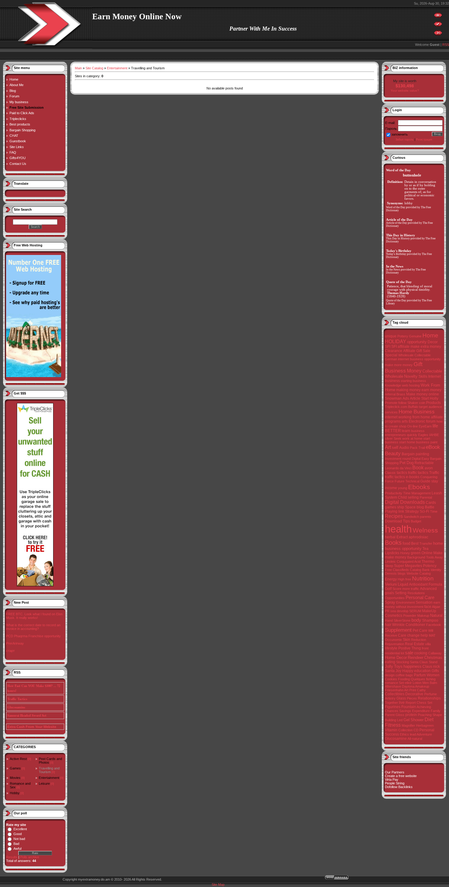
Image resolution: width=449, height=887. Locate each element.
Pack (414, 447)
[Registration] (438, 25)
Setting (401, 593)
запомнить (399, 134)
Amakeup (422, 686)
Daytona (408, 686)
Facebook (433, 625)
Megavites (413, 566)
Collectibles (394, 694)
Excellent (20, 829)
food (406, 543)
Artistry (390, 698)
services (391, 412)
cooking (420, 653)
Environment (405, 602)
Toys (398, 666)
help (424, 635)
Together (391, 702)
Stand (433, 662)
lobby (408, 203)
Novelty (411, 376)
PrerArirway (15, 643)
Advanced (428, 589)
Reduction (418, 640)
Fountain (408, 707)
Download (393, 521)
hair (388, 625)
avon (429, 468)
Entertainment (49, 778)
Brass (400, 394)
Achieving (424, 707)
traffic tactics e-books (402, 477)
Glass (401, 698)
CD (416, 730)
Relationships (429, 698)
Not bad (19, 839)
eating (390, 662)
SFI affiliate (400, 346)
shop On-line (408, 426)
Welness (425, 530)
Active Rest (18, 759)
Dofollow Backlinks (399, 787)
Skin (406, 640)
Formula (435, 584)
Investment (393, 458)
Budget (416, 521)
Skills (422, 376)
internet (391, 417)
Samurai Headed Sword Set (26, 715)
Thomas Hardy (398, 293)
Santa (390, 671)
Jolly (389, 666)
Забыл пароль (405, 139)
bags (409, 675)
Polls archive (29, 857)
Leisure (44, 783)
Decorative (414, 694)
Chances (391, 711)
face (427, 607)
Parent (390, 715)
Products (433, 403)
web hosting (411, 385)
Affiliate (409, 351)
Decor (433, 342)
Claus (427, 666)
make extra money (426, 346)
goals (389, 593)
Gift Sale (423, 351)
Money (414, 370)
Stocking (402, 662)
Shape (437, 715)
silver (389, 438)
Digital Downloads (405, 502)
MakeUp (429, 611)
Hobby (15, 793)
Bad (16, 843)
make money (395, 557)
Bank (426, 570)
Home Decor (396, 657)
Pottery (402, 336)
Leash (437, 493)
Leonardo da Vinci (398, 468)
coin (422, 403)
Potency (429, 566)
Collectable (432, 371)
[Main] (438, 16)
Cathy (421, 690)
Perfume (430, 694)
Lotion (417, 683)
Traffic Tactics (17, 698)
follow (402, 403)
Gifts (435, 671)
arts (405, 421)
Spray (390, 602)
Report (411, 702)
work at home (412, 438)
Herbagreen (425, 725)
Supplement (398, 630)
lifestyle (391, 648)
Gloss (400, 715)
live (402, 702)
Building (390, 720)
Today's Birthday (396, 254)
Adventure (424, 734)
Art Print (410, 690)
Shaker (412, 403)
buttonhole (412, 175)
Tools (430, 557)
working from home (414, 417)
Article (415, 398)
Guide (425, 481)
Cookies (391, 679)
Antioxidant (418, 584)
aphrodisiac (418, 537)
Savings (405, 711)
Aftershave (393, 686)
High (401, 579)
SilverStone (402, 620)
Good (17, 834)
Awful (17, 848)
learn (406, 431)
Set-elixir (405, 683)
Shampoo (430, 620)
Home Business (417, 412)
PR (387, 611)
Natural (436, 615)
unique (390, 336)
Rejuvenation (394, 644)
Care (402, 635)
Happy (407, 671)
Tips (406, 521)
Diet (429, 719)
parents (425, 516)
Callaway (435, 653)
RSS (445, 44)
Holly (434, 398)
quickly (412, 435)
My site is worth (404, 81)
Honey (405, 553)
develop (402, 611)
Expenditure (421, 711)
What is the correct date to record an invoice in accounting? (33, 627)
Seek (397, 438)
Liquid (403, 584)
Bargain (408, 454)
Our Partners (394, 772)
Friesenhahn (394, 690)
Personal (426, 730)
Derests (391, 573)
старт (10, 651)
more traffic (410, 589)
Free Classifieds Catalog (403, 570)
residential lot (394, 653)
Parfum (420, 675)
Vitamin (391, 730)
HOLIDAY (395, 341)
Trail (421, 447)
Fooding (404, 679)
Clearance (393, 351)
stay (434, 481)
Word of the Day (395, 207)
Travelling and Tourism (49, 770)
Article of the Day (396, 222)
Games (15, 768)
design (390, 675)
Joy (398, 671)
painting (422, 454)
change (413, 635)
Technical (412, 481)
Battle (429, 507)
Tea (425, 549)
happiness (412, 666)
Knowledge (393, 385)
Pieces (412, 698)
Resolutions (416, 593)
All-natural (414, 738)
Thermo (428, 561)
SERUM (415, 611)
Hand (389, 620)
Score (396, 589)
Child (402, 497)
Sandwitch (411, 516)
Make (438, 553)
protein (411, 715)
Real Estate (414, 644)
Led (400, 720)
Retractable (424, 463)
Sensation (424, 602)
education (422, 671)
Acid (417, 561)
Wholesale (394, 376)
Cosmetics (393, 615)
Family (435, 711)
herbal (390, 537)
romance (391, 683)
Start (425, 398)
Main (78, 68)
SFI (387, 346)
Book (418, 467)
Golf (388, 589)
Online (427, 553)
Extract (402, 537)
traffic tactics (418, 473)
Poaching (425, 715)
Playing (391, 511)
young (402, 488)
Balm (433, 683)
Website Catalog (419, 573)
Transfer (425, 543)
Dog (410, 462)
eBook (433, 447)
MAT (432, 635)
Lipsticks (392, 553)
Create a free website (401, 776)
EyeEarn (425, 426)
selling (413, 497)
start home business (414, 442)
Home (430, 335)
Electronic (417, 421)
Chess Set (424, 702)
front (425, 648)
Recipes (394, 516)
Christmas (433, 657)
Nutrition (423, 578)
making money (408, 390)
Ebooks (419, 487)
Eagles (423, 435)
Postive (404, 648)
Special (391, 355)
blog (420, 507)
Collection (405, 730)
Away (439, 557)
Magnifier (408, 725)
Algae (436, 607)
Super (399, 566)
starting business (413, 381)
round (406, 458)
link (401, 511)
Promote (391, 403)
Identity (436, 570)
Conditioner (415, 625)
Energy (391, 579)
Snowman (393, 398)
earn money (431, 390)
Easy (425, 458)
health (398, 529)
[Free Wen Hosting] (33, 376)
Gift (418, 364)
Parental (426, 497)
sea (393, 611)
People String (394, 783)
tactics (402, 473)
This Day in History (398, 238)
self (395, 447)
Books (393, 542)
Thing (416, 648)
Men (425, 683)
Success (392, 734)
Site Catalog (94, 68)
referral (390, 394)
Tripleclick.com (396, 407)
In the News (393, 269)
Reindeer (415, 657)
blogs (402, 573)
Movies (15, 778)
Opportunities (395, 598)
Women (433, 675)
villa (428, 644)
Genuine (415, 336)
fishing (431, 679)
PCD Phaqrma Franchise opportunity (33, 636)
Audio (404, 447)
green (416, 553)
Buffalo (413, 407)
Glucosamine (16, 707)
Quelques (418, 679)
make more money (399, 365)
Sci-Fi (424, 511)
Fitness (393, 725)
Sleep (389, 566)
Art (388, 447)
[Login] (438, 34)
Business (395, 371)
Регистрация (424, 139)
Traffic (434, 473)
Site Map (218, 884)
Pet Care (420, 630)
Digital (416, 458)
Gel (406, 720)
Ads (406, 398)
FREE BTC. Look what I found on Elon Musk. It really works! (34, 616)
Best (414, 543)
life (435, 426)
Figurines (392, 707)
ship (400, 507)
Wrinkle (398, 625)
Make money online (422, 394)
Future (399, 481)
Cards (431, 502)
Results (11, 857)
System (391, 497)
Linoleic (390, 561)
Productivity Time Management (408, 493)
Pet (403, 462)
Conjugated (405, 561)
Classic (390, 472)
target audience (430, 407)
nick (436, 666)
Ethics (404, 734)
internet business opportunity (419, 359)
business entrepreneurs (405, 433)
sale (409, 652)
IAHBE (434, 435)
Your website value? (405, 90)
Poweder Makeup (416, 615)
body (416, 620)
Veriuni (391, 584)
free (408, 579)
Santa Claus (419, 662)
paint (433, 442)
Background (416, 557)
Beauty (393, 453)
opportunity (417, 342)
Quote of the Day (396, 300)
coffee (400, 675)
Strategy (412, 511)
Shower (417, 720)
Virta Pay (391, 779)
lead (413, 734)
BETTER (393, 430)
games (390, 507)
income (391, 488)
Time (433, 511)
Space (410, 507)
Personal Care (420, 597)
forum (431, 421)
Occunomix (393, 640)
